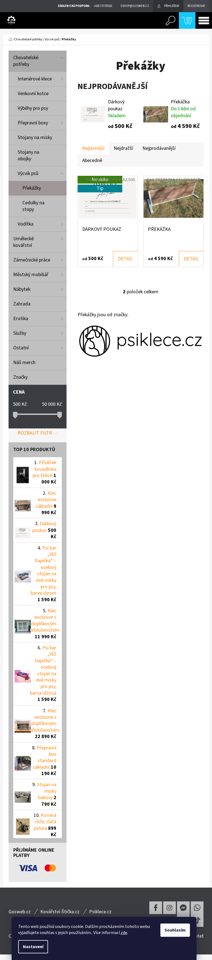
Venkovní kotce (33, 93)
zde (124, 933)
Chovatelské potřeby (25, 61)
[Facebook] (155, 907)
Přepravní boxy (33, 122)
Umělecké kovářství (23, 242)
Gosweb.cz (20, 911)
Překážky (31, 188)
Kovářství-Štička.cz (60, 911)
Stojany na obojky (28, 155)
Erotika (20, 318)
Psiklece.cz (100, 911)
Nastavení (33, 947)
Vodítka (25, 224)
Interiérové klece (35, 78)
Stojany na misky (35, 137)
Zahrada (21, 303)
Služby (19, 333)
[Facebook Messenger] (183, 907)
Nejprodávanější (159, 148)
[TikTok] (197, 920)
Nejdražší (123, 148)
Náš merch (24, 362)
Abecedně (92, 160)
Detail (125, 258)
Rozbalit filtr (35, 433)
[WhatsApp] (197, 907)
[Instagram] (169, 907)
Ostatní (21, 347)
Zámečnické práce (31, 260)
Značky (20, 377)
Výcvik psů (28, 173)
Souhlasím (175, 930)
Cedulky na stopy (33, 206)
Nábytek (21, 289)
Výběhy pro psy (33, 108)
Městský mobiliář (30, 274)
